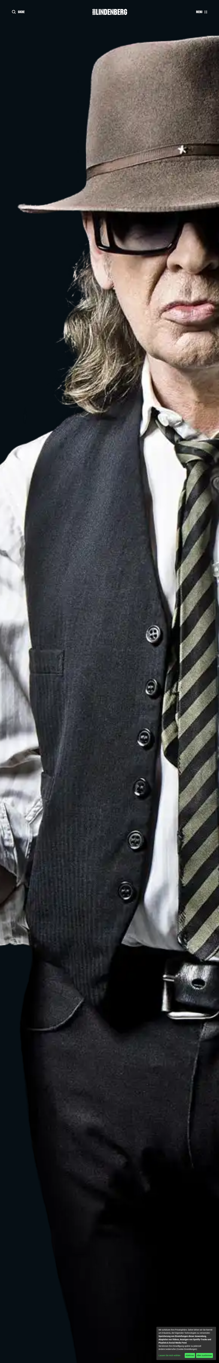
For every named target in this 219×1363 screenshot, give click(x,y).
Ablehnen (189, 1355)
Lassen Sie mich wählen (169, 1355)
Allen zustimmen (204, 1355)
